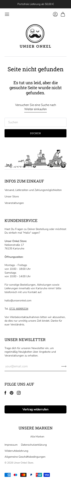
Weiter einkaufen (35, 109)
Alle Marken (37, 436)
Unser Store (12, 196)
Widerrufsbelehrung (16, 451)
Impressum (11, 445)
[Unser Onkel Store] (36, 36)
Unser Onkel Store (23, 462)
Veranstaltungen (14, 203)
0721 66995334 (18, 309)
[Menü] (7, 14)
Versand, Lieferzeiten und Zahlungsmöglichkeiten (33, 190)
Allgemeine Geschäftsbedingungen (25, 457)
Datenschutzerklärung (34, 445)
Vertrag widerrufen (35, 409)
